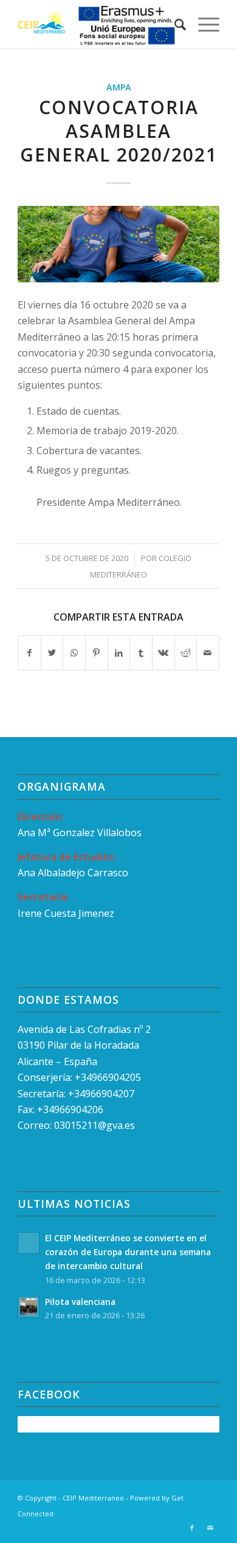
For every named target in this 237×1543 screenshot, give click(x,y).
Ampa (118, 87)
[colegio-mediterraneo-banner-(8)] (118, 244)
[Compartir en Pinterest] (97, 653)
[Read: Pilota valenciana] (29, 1307)
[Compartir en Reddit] (186, 653)
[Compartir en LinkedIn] (119, 653)
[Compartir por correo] (208, 653)
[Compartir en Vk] (163, 653)
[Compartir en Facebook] (29, 653)
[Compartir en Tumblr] (141, 653)
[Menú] (202, 24)
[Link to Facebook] (192, 1528)
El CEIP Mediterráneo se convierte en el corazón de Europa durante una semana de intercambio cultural (128, 1252)
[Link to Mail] (210, 1528)
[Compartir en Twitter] (52, 653)
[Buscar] (174, 24)
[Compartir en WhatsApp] (74, 653)
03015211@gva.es (95, 1125)
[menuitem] (174, 24)
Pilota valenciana (80, 1301)
